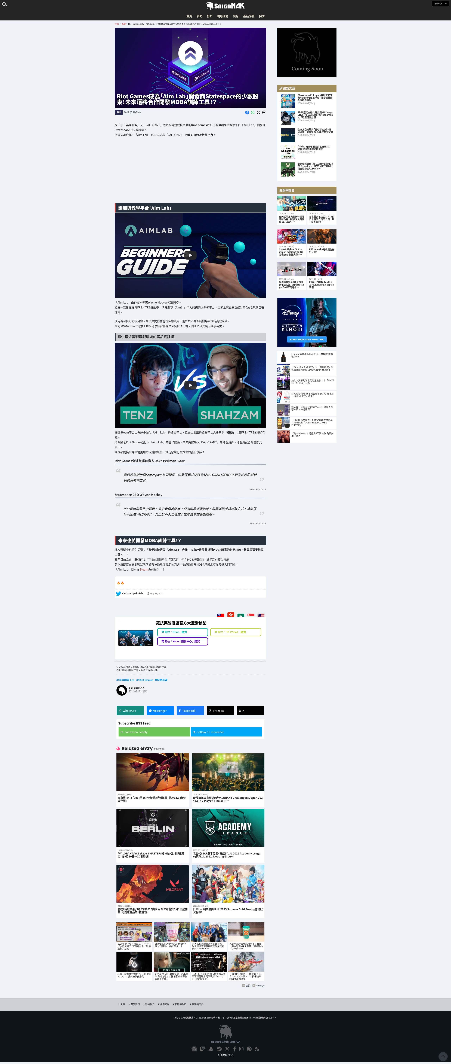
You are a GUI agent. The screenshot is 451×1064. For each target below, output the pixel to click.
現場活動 (222, 16)
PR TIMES (261, 489)
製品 (236, 16)
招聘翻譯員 (197, 1004)
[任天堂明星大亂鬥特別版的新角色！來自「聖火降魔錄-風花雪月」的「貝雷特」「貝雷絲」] (291, 203)
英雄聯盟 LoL (127, 680)
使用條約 (164, 1004)
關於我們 (135, 1004)
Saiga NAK (225, 6)
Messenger (160, 710)
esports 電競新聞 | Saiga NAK (225, 1041)
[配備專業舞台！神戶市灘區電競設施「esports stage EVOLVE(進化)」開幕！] (291, 269)
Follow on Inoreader (210, 732)
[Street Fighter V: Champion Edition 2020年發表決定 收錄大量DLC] (291, 236)
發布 (209, 16)
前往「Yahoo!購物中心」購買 (182, 641)
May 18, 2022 (156, 593)
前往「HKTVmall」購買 (232, 631)
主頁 (189, 16)
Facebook (189, 710)
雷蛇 (248, 985)
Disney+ (260, 985)
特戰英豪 (162, 680)
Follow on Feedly (136, 732)
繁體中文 (438, 3)
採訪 (262, 16)
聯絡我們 (150, 1004)
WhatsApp (129, 710)
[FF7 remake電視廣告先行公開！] (321, 236)
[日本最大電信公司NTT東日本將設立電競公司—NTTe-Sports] (321, 203)
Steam (144, 569)
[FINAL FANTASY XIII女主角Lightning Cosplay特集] (321, 269)
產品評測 (248, 16)
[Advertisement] (190, 173)
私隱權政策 (180, 1004)
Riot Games (146, 680)
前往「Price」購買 (176, 631)
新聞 (199, 16)
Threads (218, 710)
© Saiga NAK (225, 1054)
